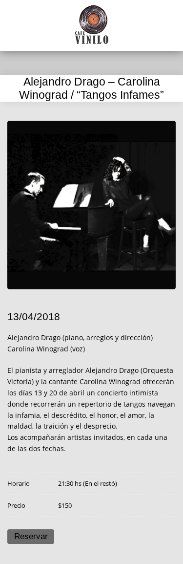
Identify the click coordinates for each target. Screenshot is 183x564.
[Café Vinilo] (91, 24)
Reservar (31, 536)
